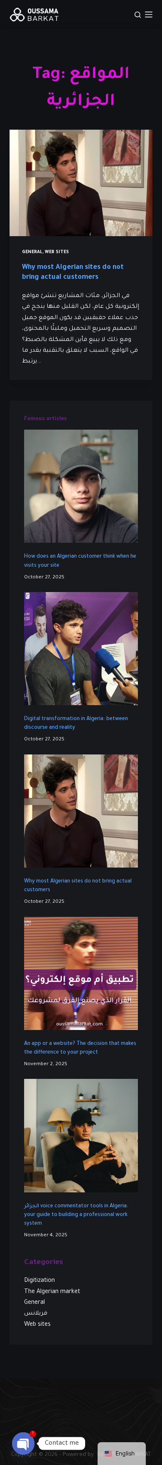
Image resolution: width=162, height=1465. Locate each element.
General (32, 252)
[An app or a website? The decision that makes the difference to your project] (80, 973)
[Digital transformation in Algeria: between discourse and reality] (80, 648)
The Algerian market (52, 1292)
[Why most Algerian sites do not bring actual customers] (81, 183)
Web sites (57, 252)
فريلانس (35, 1313)
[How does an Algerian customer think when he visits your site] (80, 486)
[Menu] (148, 14)
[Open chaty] (23, 1443)
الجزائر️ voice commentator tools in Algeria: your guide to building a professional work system (76, 1215)
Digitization (39, 1281)
